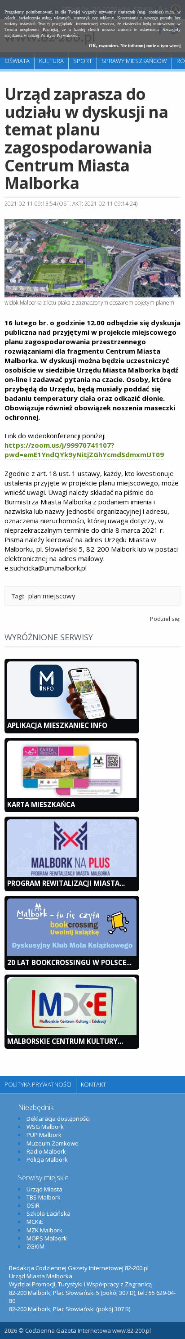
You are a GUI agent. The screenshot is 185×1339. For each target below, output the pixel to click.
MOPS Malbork (46, 1238)
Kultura (51, 61)
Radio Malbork (46, 1151)
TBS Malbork (43, 1197)
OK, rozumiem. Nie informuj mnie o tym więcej (135, 45)
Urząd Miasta (44, 1189)
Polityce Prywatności (59, 35)
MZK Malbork (44, 1230)
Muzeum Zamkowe (52, 1143)
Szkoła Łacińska (48, 1213)
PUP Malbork (44, 1135)
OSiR (33, 1205)
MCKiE (34, 1222)
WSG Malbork (45, 1127)
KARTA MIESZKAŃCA (41, 804)
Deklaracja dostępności (58, 1118)
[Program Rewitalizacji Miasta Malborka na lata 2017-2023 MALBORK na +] (72, 875)
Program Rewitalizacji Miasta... (66, 883)
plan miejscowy (51, 595)
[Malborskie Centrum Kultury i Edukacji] (72, 1033)
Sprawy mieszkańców (134, 61)
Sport (82, 61)
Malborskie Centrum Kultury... (65, 1041)
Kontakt (93, 1084)
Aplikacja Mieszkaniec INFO (57, 725)
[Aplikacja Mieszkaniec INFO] (72, 717)
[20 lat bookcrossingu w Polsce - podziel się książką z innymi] (72, 954)
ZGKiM (35, 1246)
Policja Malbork (47, 1159)
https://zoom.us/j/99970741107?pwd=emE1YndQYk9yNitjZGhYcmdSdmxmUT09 (84, 449)
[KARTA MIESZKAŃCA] (72, 796)
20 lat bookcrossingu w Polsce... (69, 962)
